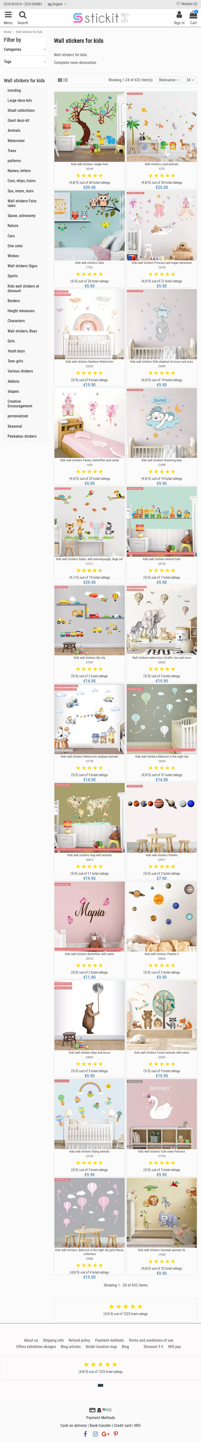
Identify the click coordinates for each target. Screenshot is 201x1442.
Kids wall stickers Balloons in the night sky (161, 756)
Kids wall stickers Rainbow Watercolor (89, 361)
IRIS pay (174, 1346)
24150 (89, 1156)
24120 (161, 564)
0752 (162, 169)
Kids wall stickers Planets (162, 855)
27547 (89, 662)
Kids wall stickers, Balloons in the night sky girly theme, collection (89, 1252)
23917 (161, 860)
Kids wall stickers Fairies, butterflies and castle (89, 460)
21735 (161, 1156)
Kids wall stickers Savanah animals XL (162, 1250)
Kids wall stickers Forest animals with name (161, 1052)
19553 (161, 761)
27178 (89, 761)
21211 (89, 564)
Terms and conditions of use (151, 1340)
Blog (125, 1346)
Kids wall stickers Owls (89, 263)
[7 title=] (93, 570)
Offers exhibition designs (36, 1346)
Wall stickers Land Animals (161, 164)
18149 (89, 169)
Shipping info (53, 1340)
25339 (89, 366)
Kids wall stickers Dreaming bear (161, 460)
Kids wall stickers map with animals (89, 855)
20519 (89, 958)
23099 (161, 366)
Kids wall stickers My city (89, 657)
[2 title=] (83, 175)
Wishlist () (189, 4)
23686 (89, 1258)
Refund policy (79, 1340)
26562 (161, 662)
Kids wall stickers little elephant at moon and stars (161, 361)
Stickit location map (101, 1346)
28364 (161, 958)
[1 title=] (78, 175)
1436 (89, 465)
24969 (89, 1057)
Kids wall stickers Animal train (161, 559)
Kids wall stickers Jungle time (89, 164)
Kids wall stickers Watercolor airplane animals (89, 756)
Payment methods (109, 1340)
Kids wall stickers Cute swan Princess (161, 1151)
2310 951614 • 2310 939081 (23, 4)
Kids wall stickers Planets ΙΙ (162, 954)
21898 (161, 465)
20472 (89, 860)
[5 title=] (100, 175)
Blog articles (71, 1346)
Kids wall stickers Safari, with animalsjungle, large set (89, 559)
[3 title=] (89, 175)
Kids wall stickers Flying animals (89, 1151)
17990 (161, 1255)
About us (31, 1340)
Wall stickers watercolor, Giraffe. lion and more (161, 657)
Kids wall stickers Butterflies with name (89, 954)
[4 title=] (95, 175)
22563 (161, 1057)
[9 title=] (98, 570)
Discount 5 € (153, 1346)
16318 (161, 267)
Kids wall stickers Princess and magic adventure (162, 263)
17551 (89, 267)
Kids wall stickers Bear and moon (89, 1052)
